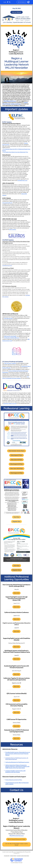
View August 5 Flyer (16, 455)
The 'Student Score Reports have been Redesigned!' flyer (15, 152)
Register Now (16, 521)
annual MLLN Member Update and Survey (15, 103)
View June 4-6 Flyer (16, 459)
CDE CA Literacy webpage (10, 363)
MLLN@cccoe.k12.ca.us (10, 101)
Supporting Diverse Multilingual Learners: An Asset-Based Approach (16, 758)
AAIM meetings (12, 229)
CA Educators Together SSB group (11, 337)
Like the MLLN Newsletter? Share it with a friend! (16, 844)
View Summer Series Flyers (16, 450)
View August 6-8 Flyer (16, 464)
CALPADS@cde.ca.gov (22, 180)
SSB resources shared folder (10, 336)
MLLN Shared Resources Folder (16, 839)
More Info (16, 593)
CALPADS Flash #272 (7, 265)
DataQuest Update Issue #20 (9, 403)
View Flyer (16, 517)
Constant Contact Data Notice (23, 855)
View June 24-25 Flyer (16, 468)
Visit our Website (16, 12)
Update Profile (13, 855)
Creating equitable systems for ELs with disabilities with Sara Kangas (15, 771)
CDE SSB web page (8, 318)
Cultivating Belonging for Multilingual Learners (17, 762)
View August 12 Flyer (16, 473)
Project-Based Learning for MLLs (13, 779)
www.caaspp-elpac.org (7, 202)
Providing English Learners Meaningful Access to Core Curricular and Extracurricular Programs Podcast (17, 754)
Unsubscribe (6, 855)
